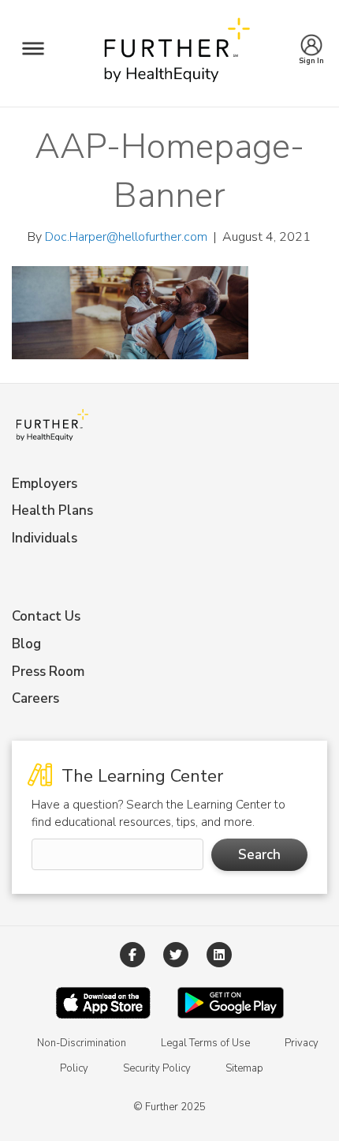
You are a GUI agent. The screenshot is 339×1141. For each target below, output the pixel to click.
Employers (44, 484)
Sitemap (244, 1068)
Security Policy (157, 1068)
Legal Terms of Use (205, 1043)
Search (259, 855)
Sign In (312, 56)
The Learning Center (140, 776)
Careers (35, 698)
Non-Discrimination (81, 1043)
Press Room (48, 671)
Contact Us (46, 616)
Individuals (44, 538)
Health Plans (52, 510)
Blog (26, 644)
